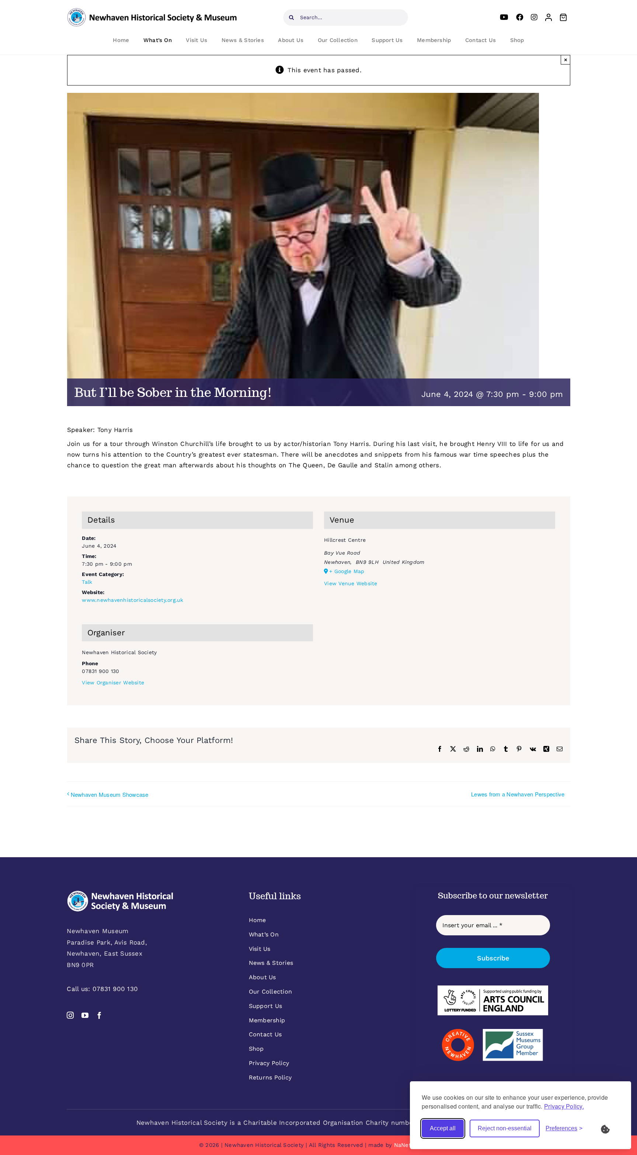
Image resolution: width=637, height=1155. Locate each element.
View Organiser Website (113, 682)
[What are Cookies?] (610, 1128)
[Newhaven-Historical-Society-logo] (152, 11)
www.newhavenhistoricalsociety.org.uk (132, 600)
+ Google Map (346, 571)
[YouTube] (504, 17)
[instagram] (70, 1015)
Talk (87, 582)
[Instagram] (534, 17)
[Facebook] (519, 17)
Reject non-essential (505, 1128)
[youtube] (84, 1015)
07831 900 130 (115, 988)
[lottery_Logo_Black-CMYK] (493, 988)
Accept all (443, 1128)
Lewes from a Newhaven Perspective (517, 794)
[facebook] (99, 1015)
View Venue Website (350, 583)
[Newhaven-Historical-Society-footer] (120, 893)
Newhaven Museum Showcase (110, 794)
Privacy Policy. (564, 1106)
